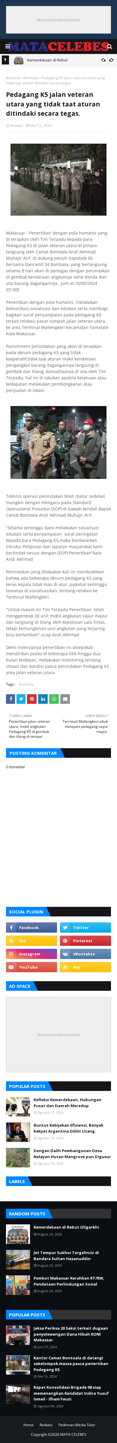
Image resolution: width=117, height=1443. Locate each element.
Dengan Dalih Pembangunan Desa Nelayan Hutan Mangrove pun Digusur (72, 1153)
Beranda (13, 77)
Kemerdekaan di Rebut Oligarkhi (66, 1227)
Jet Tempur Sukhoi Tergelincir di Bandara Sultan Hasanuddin (66, 1255)
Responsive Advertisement (58, 19)
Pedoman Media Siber (76, 1424)
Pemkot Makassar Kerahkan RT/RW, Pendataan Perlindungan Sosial (69, 1281)
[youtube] (31, 967)
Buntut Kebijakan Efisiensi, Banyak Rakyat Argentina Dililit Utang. (69, 1128)
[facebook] (31, 927)
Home (28, 1424)
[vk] (85, 954)
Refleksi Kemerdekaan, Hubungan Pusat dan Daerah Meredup (67, 1102)
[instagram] (31, 954)
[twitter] (85, 927)
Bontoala (30, 77)
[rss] (31, 941)
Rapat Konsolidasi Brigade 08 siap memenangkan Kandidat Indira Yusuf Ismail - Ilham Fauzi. (71, 1393)
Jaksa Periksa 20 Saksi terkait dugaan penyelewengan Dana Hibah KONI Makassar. (71, 1334)
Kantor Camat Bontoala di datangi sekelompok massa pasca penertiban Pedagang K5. (71, 1363)
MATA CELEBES (73, 1434)
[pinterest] (85, 941)
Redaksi (16, 125)
